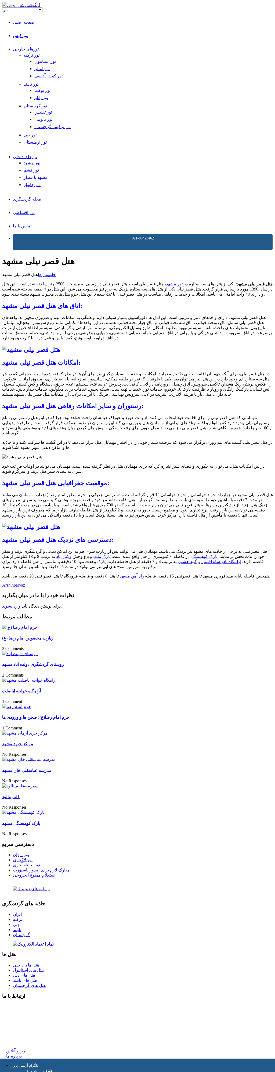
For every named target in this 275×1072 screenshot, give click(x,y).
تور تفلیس (43, 112)
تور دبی (30, 135)
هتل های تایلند (25, 980)
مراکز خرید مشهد (17, 744)
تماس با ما (22, 226)
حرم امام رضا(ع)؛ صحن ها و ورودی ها (36, 717)
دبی (16, 924)
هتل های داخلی (26, 965)
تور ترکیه (31, 55)
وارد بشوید (11, 606)
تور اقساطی (24, 212)
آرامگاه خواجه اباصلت (21, 691)
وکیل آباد (63, 556)
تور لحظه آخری (26, 865)
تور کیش (20, 35)
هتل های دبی (24, 975)
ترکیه (17, 919)
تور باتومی (43, 119)
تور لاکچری (22, 859)
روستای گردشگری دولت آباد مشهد (33, 664)
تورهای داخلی (25, 156)
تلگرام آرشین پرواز (24, 1065)
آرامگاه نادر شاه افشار (221, 561)
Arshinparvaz (13, 585)
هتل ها (43, 274)
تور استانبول (45, 61)
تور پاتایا (41, 97)
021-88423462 (143, 238)
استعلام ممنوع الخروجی (34, 875)
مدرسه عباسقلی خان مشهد (26, 770)
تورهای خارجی (26, 49)
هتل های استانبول (28, 970)
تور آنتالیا (42, 68)
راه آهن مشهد (132, 576)
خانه (52, 274)
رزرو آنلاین (15, 1051)
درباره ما (14, 1056)
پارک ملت (102, 556)
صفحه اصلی (24, 22)
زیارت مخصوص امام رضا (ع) (27, 638)
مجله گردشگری (27, 199)
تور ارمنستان (35, 142)
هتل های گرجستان (29, 985)
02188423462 (18, 1006)
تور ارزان (21, 854)
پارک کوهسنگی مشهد (21, 823)
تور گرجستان (35, 106)
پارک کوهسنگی (204, 556)
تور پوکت (42, 90)
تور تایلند (31, 84)
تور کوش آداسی (48, 76)
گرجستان (21, 934)
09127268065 (18, 1026)
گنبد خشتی (187, 561)
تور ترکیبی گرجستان (52, 126)
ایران (17, 914)
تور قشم (31, 170)
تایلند (17, 929)
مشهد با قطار (36, 177)
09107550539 (18, 1031)
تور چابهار (32, 184)
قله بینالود (11, 796)
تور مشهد (32, 163)
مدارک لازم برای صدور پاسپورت (41, 870)
